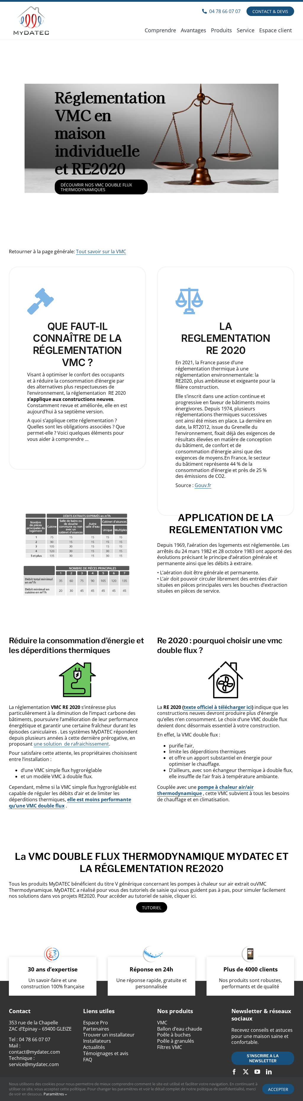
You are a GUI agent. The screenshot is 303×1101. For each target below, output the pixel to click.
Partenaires (96, 1029)
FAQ (87, 1059)
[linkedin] (269, 1071)
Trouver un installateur (109, 1034)
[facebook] (234, 1071)
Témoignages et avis (105, 1053)
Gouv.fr (203, 485)
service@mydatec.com (34, 1064)
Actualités (94, 1047)
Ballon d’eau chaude (179, 1029)
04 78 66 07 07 (34, 1039)
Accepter (278, 1089)
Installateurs (97, 1041)
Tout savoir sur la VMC (101, 251)
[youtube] (257, 1071)
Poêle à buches (174, 1034)
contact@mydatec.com (34, 1052)
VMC (162, 1022)
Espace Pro (95, 1022)
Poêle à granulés (175, 1041)
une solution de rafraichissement (71, 744)
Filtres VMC (169, 1047)
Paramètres (54, 1094)
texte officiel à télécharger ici (218, 707)
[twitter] (246, 1071)
